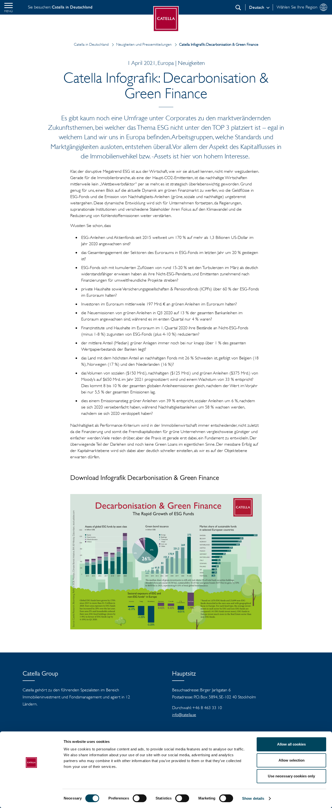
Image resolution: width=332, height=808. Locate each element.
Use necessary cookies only (291, 776)
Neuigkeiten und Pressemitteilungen (144, 44)
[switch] (140, 798)
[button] (8, 7)
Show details (253, 798)
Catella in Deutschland (91, 44)
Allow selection (292, 760)
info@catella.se (184, 714)
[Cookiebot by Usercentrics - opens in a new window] (31, 798)
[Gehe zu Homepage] (166, 19)
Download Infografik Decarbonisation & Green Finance (144, 478)
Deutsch (256, 7)
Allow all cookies (291, 744)
